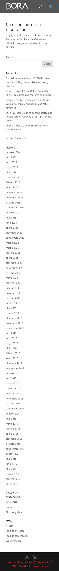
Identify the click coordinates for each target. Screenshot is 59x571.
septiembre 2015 (15, 449)
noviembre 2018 (14, 323)
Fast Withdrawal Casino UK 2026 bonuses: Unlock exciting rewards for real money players (28, 82)
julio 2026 (11, 157)
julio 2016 (11, 418)
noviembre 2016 (14, 398)
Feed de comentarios (17, 536)
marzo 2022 (12, 243)
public (9, 507)
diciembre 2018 (14, 318)
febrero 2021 (13, 252)
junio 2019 (11, 303)
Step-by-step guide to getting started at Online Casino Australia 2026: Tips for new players (29, 117)
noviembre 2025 (14, 197)
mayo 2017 (12, 383)
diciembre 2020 (14, 263)
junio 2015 (11, 464)
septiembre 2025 (15, 207)
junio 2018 (11, 338)
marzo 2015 (12, 474)
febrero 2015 (13, 479)
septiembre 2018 (15, 328)
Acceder (10, 525)
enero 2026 (12, 187)
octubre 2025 (13, 202)
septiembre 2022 (15, 237)
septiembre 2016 (15, 408)
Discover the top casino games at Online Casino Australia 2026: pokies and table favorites (28, 104)
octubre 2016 (13, 403)
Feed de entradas (15, 531)
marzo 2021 (12, 248)
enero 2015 (12, 484)
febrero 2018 (13, 353)
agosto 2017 (13, 373)
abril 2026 (11, 172)
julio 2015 (11, 459)
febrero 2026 (13, 182)
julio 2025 (11, 217)
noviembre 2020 (14, 268)
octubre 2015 (13, 444)
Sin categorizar (14, 512)
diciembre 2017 (14, 363)
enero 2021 (12, 258)
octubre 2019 (13, 298)
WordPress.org (13, 541)
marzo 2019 (12, 313)
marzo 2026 (12, 177)
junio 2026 (11, 162)
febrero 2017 (13, 388)
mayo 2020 (12, 278)
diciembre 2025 (14, 192)
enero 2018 (12, 358)
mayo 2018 (12, 343)
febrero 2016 (13, 428)
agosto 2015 (13, 454)
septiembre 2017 (15, 368)
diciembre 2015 (14, 439)
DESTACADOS (13, 497)
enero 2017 (12, 393)
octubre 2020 (13, 273)
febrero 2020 (13, 283)
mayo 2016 (12, 423)
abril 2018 (11, 348)
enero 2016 (12, 433)
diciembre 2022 (14, 232)
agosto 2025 (13, 212)
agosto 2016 (13, 413)
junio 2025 (11, 222)
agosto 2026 (13, 152)
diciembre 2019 (14, 288)
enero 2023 (12, 228)
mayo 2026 (12, 167)
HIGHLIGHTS (12, 502)
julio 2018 (11, 333)
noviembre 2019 (14, 293)
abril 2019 (11, 308)
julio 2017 (11, 378)
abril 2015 (11, 469)
